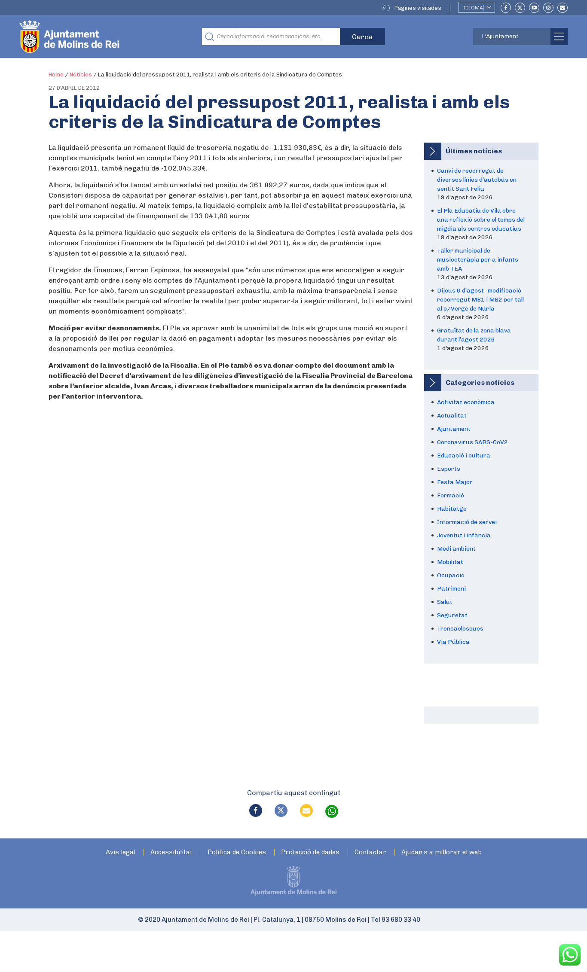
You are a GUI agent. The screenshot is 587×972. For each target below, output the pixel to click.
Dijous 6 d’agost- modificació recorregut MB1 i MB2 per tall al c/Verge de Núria (480, 299)
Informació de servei (467, 522)
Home (56, 74)
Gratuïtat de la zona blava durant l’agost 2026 (474, 335)
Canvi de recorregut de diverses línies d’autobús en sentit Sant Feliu (477, 179)
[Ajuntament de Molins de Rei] (101, 36)
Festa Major (455, 482)
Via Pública (453, 642)
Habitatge (452, 508)
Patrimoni (451, 588)
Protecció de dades (310, 852)
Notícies (81, 74)
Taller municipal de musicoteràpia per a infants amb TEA (477, 259)
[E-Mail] (562, 8)
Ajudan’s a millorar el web (441, 852)
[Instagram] (548, 8)
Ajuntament (454, 429)
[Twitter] (520, 8)
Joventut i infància (464, 535)
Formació (450, 495)
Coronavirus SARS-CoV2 (472, 442)
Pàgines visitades (417, 8)
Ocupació (451, 575)
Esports (448, 468)
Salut (444, 602)
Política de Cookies (237, 852)
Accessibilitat (171, 852)
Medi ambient (456, 548)
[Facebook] (506, 8)
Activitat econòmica (466, 402)
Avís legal (120, 852)
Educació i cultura (463, 455)
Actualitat (452, 415)
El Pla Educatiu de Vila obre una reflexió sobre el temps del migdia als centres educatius (481, 219)
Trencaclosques (460, 628)
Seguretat (452, 615)
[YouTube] (534, 8)
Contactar (370, 852)
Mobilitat (450, 562)
